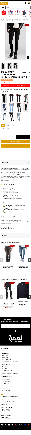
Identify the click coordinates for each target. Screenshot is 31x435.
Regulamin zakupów (6, 379)
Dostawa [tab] (5, 150)
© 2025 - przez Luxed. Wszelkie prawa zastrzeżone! (15, 428)
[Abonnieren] (28, 326)
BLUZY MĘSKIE (5, 353)
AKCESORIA (4, 368)
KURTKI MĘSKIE (6, 364)
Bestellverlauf (4, 387)
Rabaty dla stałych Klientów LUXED (9, 401)
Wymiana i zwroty (5, 385)
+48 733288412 (5, 413)
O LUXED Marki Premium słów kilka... (10, 396)
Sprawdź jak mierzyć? (8, 132)
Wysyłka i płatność (5, 383)
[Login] (25, 3)
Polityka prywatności (6, 381)
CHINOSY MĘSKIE (6, 355)
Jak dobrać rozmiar (5, 400)
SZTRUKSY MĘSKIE (6, 359)
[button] (1, 260)
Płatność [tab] (16, 150)
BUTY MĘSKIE (5, 366)
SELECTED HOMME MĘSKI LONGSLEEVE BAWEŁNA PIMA (23, 303)
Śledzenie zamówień (6, 388)
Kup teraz (17, 145)
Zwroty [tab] (26, 150)
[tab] (15, 162)
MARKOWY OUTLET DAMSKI (8, 372)
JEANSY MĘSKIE (6, 357)
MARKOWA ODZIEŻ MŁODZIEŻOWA (10, 373)
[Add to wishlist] (23, 137)
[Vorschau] (4, 249)
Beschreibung (5, 162)
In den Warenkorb (16, 141)
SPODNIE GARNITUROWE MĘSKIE (10, 361)
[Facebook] (15, 330)
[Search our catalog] (29, 7)
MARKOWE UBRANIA (7, 370)
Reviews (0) (4, 235)
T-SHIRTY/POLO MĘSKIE (7, 352)
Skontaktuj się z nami (6, 390)
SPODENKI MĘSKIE (6, 363)
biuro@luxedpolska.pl (6, 415)
